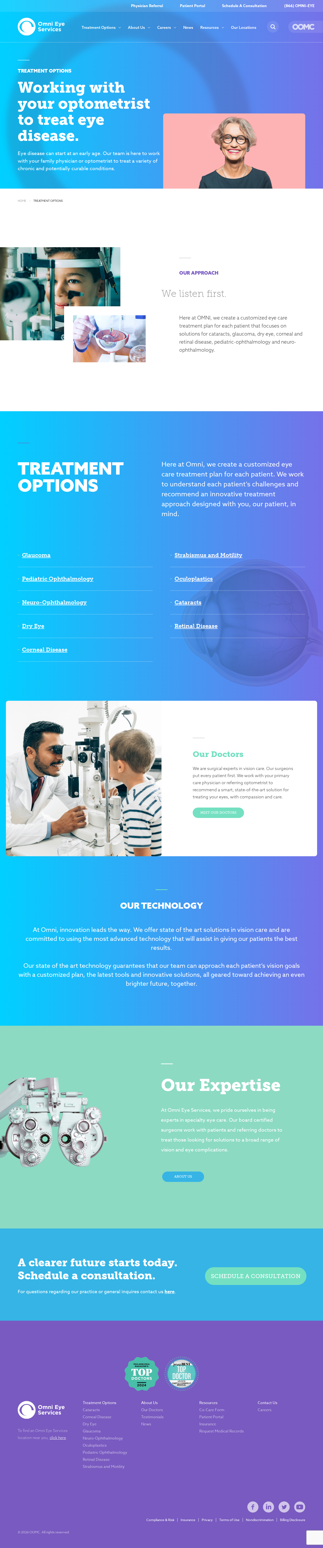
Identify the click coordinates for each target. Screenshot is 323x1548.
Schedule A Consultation (244, 6)
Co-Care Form (211, 1410)
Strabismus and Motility (208, 555)
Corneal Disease (44, 650)
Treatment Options (99, 27)
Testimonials (152, 1417)
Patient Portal (192, 6)
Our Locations (243, 27)
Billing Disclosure (292, 1520)
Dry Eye (33, 626)
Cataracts (188, 602)
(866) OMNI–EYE (299, 6)
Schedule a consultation (256, 1276)
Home (22, 201)
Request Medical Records (221, 1431)
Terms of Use (229, 1520)
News (188, 27)
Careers (164, 27)
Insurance (207, 1424)
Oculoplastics (194, 579)
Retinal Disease (196, 626)
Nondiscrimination (260, 1520)
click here (58, 1437)
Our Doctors (152, 1410)
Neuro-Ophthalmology (54, 602)
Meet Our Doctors (218, 813)
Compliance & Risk (160, 1520)
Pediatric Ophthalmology (57, 579)
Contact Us (267, 1403)
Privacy (207, 1520)
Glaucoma (36, 555)
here (170, 1291)
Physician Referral (147, 6)
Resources (209, 27)
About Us (136, 27)
